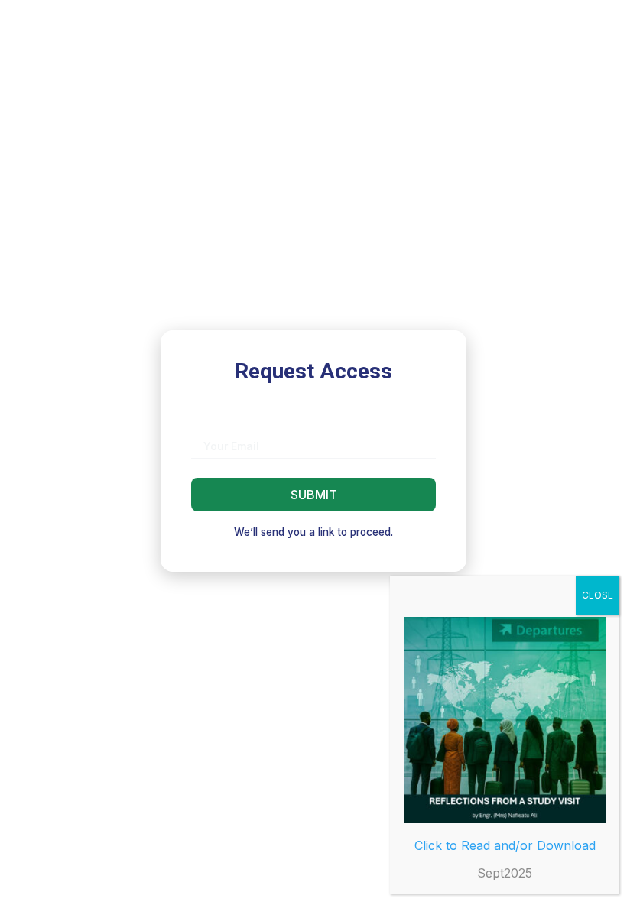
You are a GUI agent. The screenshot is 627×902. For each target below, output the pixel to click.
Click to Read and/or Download (505, 845)
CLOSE (597, 595)
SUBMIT (314, 494)
